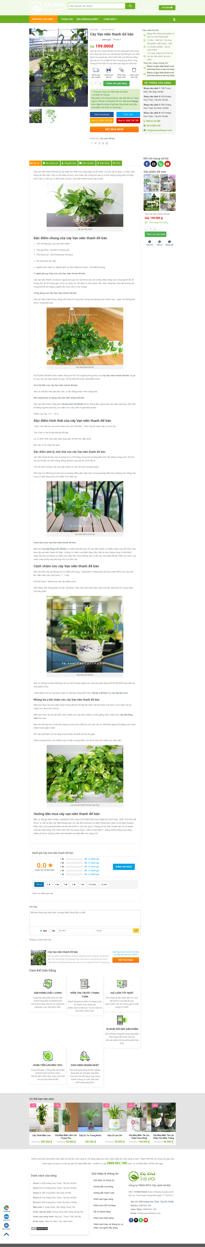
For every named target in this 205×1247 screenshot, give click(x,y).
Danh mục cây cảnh (42, 19)
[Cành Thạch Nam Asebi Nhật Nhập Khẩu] (151, 183)
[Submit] (130, 6)
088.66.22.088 (148, 10)
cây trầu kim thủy (119, 693)
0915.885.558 (153, 125)
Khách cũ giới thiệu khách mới (160, 67)
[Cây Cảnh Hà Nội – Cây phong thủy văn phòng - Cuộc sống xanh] (46, 7)
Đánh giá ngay (124, 867)
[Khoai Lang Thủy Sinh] (168, 201)
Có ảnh (104, 884)
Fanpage (134, 101)
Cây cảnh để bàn (107, 30)
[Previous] (34, 67)
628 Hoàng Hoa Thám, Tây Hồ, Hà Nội (156, 1201)
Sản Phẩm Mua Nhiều (87, 19)
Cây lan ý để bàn (99, 693)
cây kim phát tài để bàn (72, 404)
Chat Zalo (6, 1220)
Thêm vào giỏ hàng (116, 83)
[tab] (35, 163)
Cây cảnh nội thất (104, 12)
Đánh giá (169, 244)
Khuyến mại (70, 163)
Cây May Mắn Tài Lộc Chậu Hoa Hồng (139, 1136)
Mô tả (36, 163)
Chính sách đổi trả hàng (104, 1205)
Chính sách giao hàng (103, 1199)
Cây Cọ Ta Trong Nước (90, 1135)
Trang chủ (67, 19)
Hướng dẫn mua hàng (103, 1186)
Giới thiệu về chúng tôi (104, 1180)
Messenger (6, 1229)
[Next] (83, 67)
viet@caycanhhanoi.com (159, 130)
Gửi (136, 930)
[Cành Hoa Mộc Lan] (168, 183)
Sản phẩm (94, 30)
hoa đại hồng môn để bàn (54, 549)
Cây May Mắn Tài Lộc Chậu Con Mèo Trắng (163, 1136)
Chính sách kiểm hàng (104, 1218)
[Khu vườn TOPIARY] (151, 201)
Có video (92, 884)
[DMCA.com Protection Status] (39, 1228)
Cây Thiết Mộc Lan (41, 1135)
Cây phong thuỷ (88, 12)
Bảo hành (104, 163)
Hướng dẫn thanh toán (104, 1193)
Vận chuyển (88, 163)
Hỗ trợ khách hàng (102, 1211)
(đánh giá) (106, 39)
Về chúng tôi (52, 163)
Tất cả (39, 884)
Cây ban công (73, 12)
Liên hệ (149, 244)
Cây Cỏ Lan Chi (114, 1135)
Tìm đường (6, 1211)
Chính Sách (110, 19)
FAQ (118, 163)
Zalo (98, 104)
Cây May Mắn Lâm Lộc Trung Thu (66, 1136)
